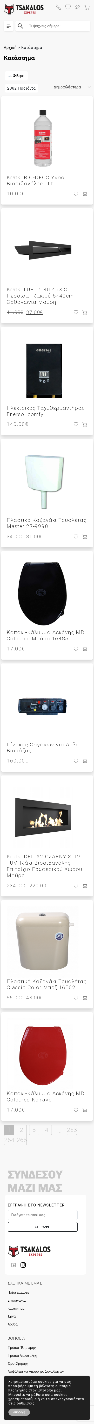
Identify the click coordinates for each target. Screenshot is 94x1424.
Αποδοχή (19, 1412)
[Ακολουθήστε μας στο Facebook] (15, 1264)
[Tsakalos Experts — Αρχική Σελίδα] (29, 1251)
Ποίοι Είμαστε (18, 1292)
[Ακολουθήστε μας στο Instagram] (23, 1264)
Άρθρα (13, 1324)
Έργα (12, 1316)
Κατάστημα (16, 1308)
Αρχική (10, 47)
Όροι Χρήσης (18, 1363)
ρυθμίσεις (26, 1403)
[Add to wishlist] (75, 194)
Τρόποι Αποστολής (22, 1356)
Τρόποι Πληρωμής (22, 1348)
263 (72, 1129)
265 (22, 1140)
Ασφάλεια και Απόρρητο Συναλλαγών (36, 1371)
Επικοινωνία (17, 1300)
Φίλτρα (18, 75)
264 (9, 1140)
